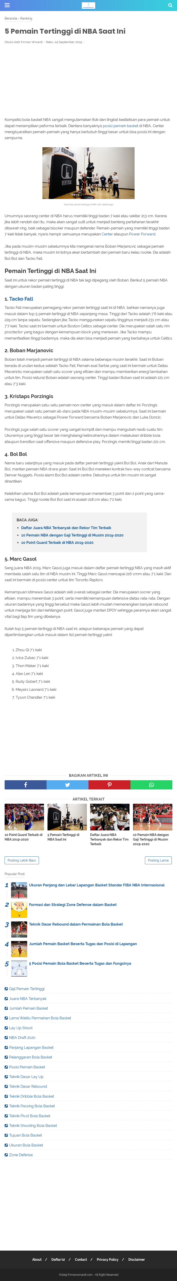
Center (107, 234)
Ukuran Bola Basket (26, 1145)
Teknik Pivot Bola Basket (29, 1116)
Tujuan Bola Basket (25, 1135)
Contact (81, 1259)
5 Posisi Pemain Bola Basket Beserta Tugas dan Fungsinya (80, 963)
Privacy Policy (107, 1259)
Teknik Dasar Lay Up (26, 1077)
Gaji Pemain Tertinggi (26, 989)
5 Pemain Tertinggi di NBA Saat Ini (63, 837)
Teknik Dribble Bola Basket (31, 1096)
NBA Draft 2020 (22, 1037)
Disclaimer (136, 1259)
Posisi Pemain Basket (27, 1067)
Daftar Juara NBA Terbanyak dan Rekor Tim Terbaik (66, 528)
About (36, 1259)
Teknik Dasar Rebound (28, 1086)
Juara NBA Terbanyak (27, 999)
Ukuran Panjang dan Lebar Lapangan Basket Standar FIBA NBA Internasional (97, 885)
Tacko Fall (21, 299)
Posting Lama (158, 860)
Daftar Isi (58, 1259)
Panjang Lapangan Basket (31, 1047)
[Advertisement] (88, 81)
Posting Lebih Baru (22, 860)
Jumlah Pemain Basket (28, 1008)
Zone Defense (21, 1155)
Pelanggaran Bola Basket (30, 1057)
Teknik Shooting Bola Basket (33, 1125)
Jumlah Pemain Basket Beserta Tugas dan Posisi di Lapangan (83, 944)
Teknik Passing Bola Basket (32, 1106)
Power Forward (142, 234)
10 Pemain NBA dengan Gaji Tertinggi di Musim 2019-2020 (72, 535)
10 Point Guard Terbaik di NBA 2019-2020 (57, 542)
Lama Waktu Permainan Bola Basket (40, 1018)
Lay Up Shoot (20, 1028)
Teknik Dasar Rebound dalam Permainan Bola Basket (76, 924)
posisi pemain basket (120, 126)
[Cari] (170, 5)
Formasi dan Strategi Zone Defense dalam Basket (73, 905)
